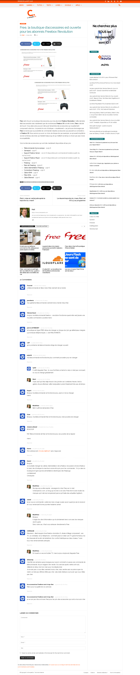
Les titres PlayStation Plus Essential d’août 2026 (104, 103)
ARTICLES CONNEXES (27, 226)
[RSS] (111, 1)
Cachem (92, 219)
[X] (118, 1)
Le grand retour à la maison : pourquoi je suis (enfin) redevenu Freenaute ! (52, 247)
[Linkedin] (108, 1)
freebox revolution (40, 182)
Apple (78, 5)
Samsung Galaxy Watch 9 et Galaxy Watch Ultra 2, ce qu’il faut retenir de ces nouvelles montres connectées (104, 115)
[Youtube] (121, 1)
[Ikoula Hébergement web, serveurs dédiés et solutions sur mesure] (105, 57)
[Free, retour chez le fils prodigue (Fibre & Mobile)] (75, 237)
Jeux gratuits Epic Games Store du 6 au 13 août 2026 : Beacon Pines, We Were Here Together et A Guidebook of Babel (105, 98)
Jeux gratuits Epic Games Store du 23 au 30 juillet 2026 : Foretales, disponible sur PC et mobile (105, 121)
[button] (119, 5)
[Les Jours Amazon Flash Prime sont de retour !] (75, 260)
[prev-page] (82, 226)
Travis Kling (92, 149)
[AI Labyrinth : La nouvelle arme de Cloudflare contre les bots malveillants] (52, 260)
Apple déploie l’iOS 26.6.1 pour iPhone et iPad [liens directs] (103, 78)
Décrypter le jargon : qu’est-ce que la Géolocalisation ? (101, 127)
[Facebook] (105, 1)
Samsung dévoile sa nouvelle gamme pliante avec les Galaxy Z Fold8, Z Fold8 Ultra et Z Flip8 (104, 132)
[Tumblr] (114, 1)
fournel (29, 285)
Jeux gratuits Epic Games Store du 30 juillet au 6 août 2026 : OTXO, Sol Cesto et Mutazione (104, 108)
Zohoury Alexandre (95, 205)
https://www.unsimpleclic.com (40, 212)
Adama (91, 156)
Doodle (68, 5)
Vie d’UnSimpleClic (115, 672)
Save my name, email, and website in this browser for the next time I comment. (46, 653)
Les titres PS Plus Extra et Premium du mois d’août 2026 (105, 84)
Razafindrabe (93, 191)
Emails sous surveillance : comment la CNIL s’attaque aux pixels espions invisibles (29, 247)
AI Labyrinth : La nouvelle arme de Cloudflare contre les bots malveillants (51, 270)
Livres (58, 5)
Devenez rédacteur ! (102, 672)
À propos (86, 672)
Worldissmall (94, 229)
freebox (31, 182)
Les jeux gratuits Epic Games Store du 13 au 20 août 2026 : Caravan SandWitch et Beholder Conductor (104, 90)
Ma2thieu (36, 405)
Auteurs (93, 672)
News (21, 5)
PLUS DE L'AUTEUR (41, 226)
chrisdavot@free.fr (44, 451)
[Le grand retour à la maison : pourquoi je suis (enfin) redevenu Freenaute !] (52, 237)
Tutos (39, 5)
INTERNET (23, 23)
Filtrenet (92, 223)
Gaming (29, 5)
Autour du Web (94, 216)
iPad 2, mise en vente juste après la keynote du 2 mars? (32, 199)
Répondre (29, 295)
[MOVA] (105, 65)
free (26, 182)
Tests (49, 5)
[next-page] (84, 226)
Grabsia (91, 198)
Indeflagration (94, 226)
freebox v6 (50, 182)
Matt (23, 35)
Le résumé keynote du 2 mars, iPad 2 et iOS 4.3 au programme (71, 199)
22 (37, 35)
